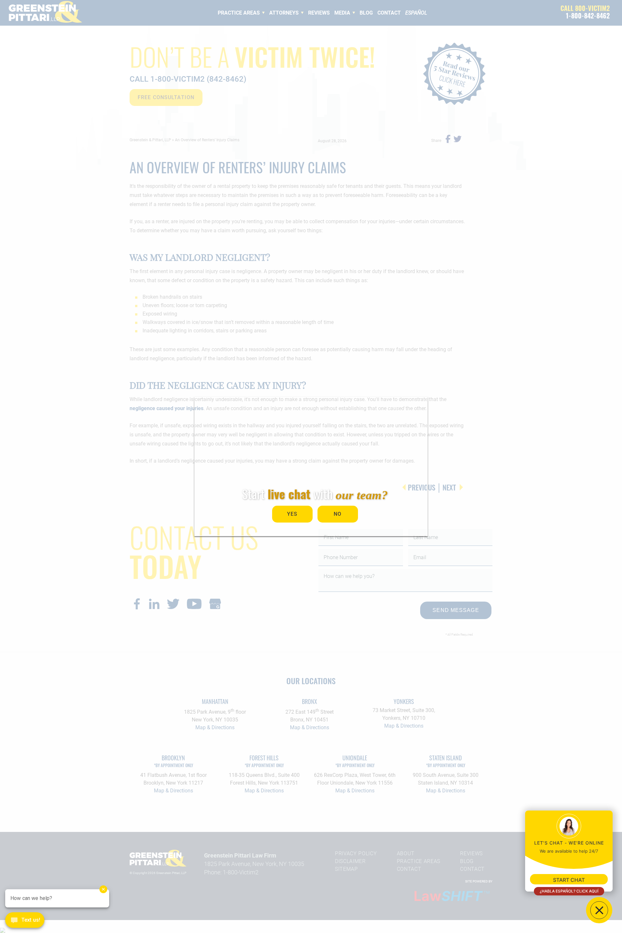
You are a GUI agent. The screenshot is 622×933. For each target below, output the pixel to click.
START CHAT (569, 880)
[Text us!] (25, 920)
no (337, 514)
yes (292, 514)
